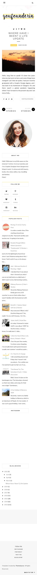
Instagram (6, 210)
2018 (6, 489)
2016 (6, 495)
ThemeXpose (20, 566)
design (13, 45)
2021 (6, 471)
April (7, 477)
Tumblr (15, 202)
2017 (6, 492)
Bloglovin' (6, 202)
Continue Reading (27, 99)
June (7, 474)
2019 (6, 486)
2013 (6, 505)
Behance (15, 210)
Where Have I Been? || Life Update (18, 36)
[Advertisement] (15, 447)
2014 (6, 501)
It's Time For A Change (18, 354)
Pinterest (15, 194)
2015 (6, 498)
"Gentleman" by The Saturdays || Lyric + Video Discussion (19, 371)
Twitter (6, 194)
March (8, 480)
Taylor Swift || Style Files (18, 320)
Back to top (29, 572)
